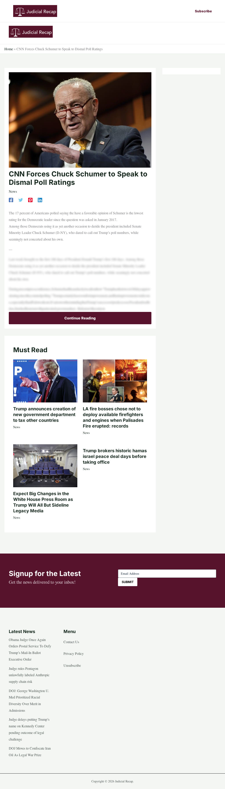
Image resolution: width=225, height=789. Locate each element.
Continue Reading (80, 318)
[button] (203, 11)
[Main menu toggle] (211, 32)
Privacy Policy (74, 653)
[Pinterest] (30, 199)
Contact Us (71, 641)
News (13, 191)
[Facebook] (11, 199)
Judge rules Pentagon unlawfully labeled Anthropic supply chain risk (29, 675)
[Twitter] (20, 199)
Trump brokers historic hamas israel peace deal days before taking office (115, 456)
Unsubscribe (72, 665)
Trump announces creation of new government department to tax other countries (44, 414)
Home (8, 48)
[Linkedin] (40, 199)
